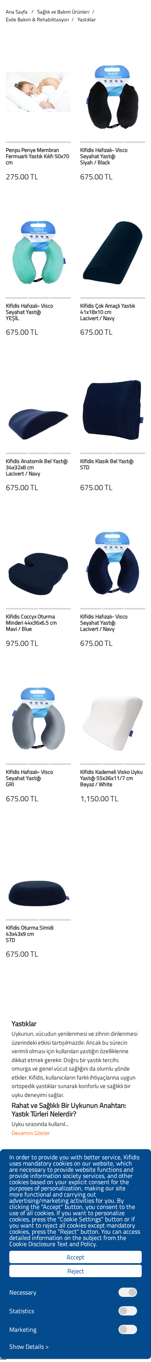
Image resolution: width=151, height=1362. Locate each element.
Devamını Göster (31, 1133)
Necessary (22, 1292)
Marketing (22, 1329)
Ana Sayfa (16, 11)
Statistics (21, 1311)
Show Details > (29, 1346)
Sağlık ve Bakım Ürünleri (63, 11)
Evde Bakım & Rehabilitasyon (37, 19)
